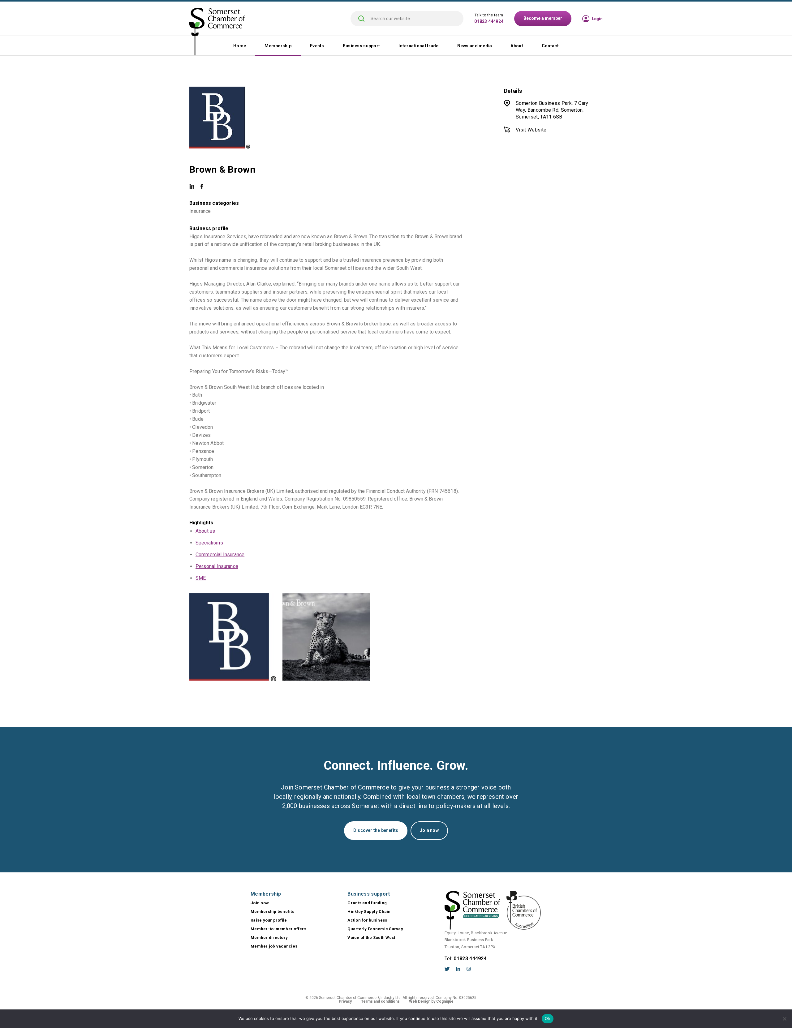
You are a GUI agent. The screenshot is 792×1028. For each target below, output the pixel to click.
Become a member (542, 18)
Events (317, 45)
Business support (361, 45)
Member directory (269, 937)
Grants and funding (367, 903)
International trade (418, 45)
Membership (278, 45)
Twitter (447, 969)
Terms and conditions (380, 1001)
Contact (550, 45)
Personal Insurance (217, 566)
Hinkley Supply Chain (368, 911)
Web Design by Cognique (431, 1001)
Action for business (367, 920)
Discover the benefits (375, 830)
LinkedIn (458, 969)
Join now (429, 830)
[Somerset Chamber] (217, 32)
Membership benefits (272, 911)
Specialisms (209, 543)
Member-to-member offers (278, 929)
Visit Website (531, 130)
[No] (784, 1019)
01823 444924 (488, 21)
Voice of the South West (371, 937)
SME (201, 578)
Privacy (345, 1001)
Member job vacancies (274, 946)
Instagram (469, 969)
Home (239, 45)
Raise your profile (269, 920)
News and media (474, 45)
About (516, 45)
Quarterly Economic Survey (375, 929)
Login (597, 18)
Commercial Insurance (220, 554)
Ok (547, 1018)
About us (205, 531)
